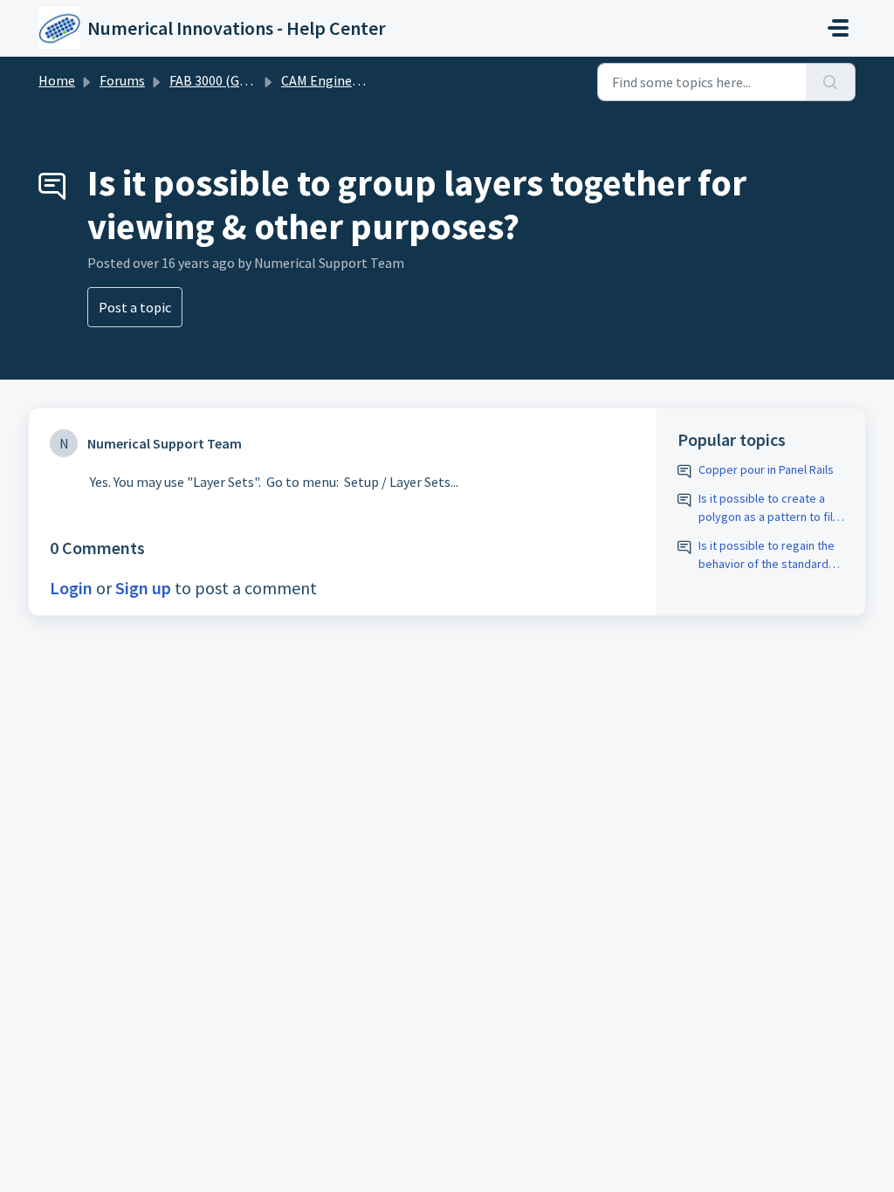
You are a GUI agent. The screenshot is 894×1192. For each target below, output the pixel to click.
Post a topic (135, 307)
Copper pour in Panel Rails (766, 469)
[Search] (831, 82)
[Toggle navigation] (838, 28)
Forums (122, 80)
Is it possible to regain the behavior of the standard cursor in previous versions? (766, 555)
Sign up (143, 588)
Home (56, 80)
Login (71, 588)
